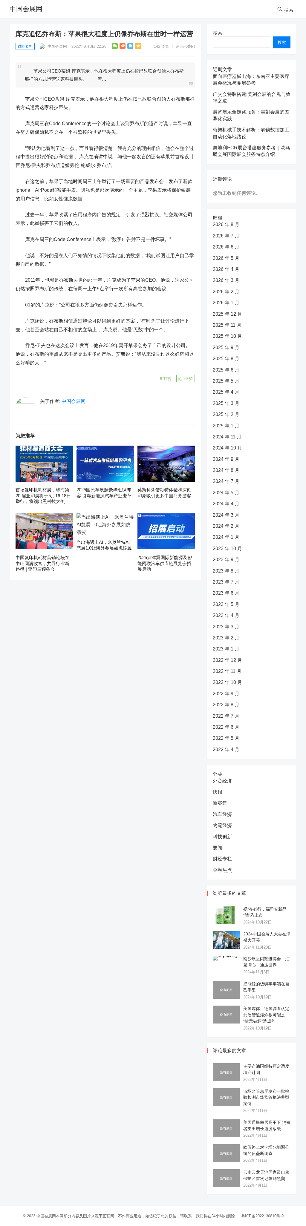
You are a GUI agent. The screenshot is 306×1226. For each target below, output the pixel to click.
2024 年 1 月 (226, 537)
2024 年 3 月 (226, 515)
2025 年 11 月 (227, 325)
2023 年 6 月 (226, 593)
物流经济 (222, 825)
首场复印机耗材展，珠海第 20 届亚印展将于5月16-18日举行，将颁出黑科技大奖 (43, 495)
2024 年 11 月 (227, 436)
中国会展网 (26, 9)
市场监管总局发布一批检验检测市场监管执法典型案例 (266, 1097)
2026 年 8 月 (226, 224)
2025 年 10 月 (227, 336)
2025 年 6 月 (226, 369)
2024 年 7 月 (226, 481)
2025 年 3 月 (226, 403)
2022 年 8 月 (226, 704)
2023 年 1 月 (226, 648)
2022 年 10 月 (227, 682)
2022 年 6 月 (226, 727)
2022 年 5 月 (226, 738)
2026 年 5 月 (226, 258)
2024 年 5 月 (226, 492)
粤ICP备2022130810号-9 (262, 1216)
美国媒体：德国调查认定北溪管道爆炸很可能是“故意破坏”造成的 (266, 1015)
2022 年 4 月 (226, 749)
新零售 (220, 802)
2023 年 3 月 (226, 626)
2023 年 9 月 (226, 559)
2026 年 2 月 (226, 291)
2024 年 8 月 (226, 470)
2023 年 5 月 (226, 604)
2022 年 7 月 (226, 716)
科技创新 (222, 836)
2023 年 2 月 (226, 637)
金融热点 (222, 870)
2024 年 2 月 (226, 526)
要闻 (217, 847)
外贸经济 (222, 780)
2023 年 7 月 (226, 581)
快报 (217, 791)
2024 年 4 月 (226, 503)
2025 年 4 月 (226, 392)
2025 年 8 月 (226, 358)
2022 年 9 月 (226, 693)
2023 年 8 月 (226, 570)
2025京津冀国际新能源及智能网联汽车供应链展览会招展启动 (164, 563)
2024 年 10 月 (227, 447)
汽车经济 (222, 814)
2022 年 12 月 (227, 660)
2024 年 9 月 (226, 459)
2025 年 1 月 (226, 425)
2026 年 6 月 (226, 246)
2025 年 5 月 (226, 380)
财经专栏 (25, 46)
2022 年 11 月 (227, 671)
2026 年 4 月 (226, 269)
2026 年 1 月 (226, 302)
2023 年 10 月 (227, 548)
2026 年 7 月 (226, 235)
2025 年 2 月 (226, 414)
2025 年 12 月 (227, 314)
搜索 (217, 33)
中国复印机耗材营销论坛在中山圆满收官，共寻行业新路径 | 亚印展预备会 (42, 563)
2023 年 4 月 (226, 615)
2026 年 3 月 (226, 280)
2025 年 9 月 (226, 347)
